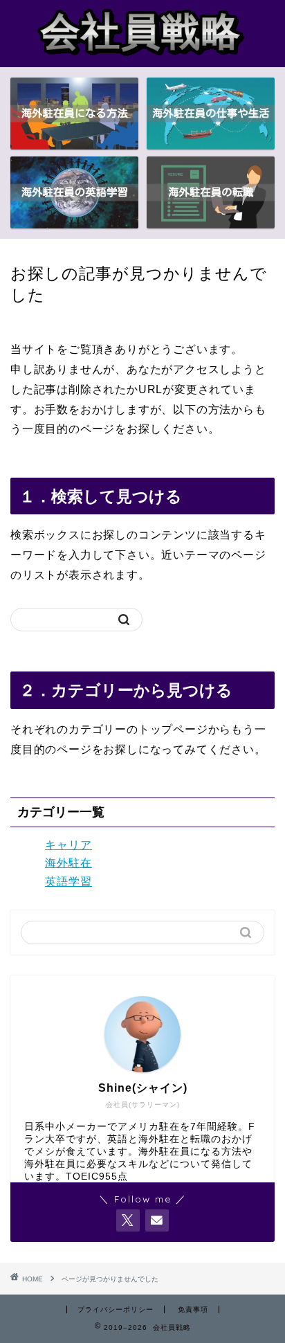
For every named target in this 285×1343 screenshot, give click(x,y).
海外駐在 (68, 863)
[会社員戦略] (143, 56)
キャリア (68, 845)
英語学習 (68, 881)
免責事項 (193, 1309)
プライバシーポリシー (115, 1309)
